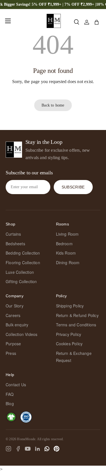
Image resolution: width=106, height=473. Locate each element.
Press (11, 353)
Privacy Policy (68, 334)
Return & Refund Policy (77, 315)
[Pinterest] (56, 449)
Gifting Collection (21, 281)
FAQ (10, 394)
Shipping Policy (70, 306)
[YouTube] (28, 449)
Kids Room (66, 253)
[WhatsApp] (47, 449)
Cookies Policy (69, 343)
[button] (96, 22)
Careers (13, 315)
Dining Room (68, 262)
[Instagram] (8, 449)
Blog (10, 403)
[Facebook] (18, 449)
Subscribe (73, 187)
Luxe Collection (20, 272)
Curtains (13, 234)
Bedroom (64, 243)
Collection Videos (21, 334)
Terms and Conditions (76, 324)
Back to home (53, 105)
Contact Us (16, 384)
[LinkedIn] (37, 449)
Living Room (67, 234)
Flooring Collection (23, 262)
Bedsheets (15, 243)
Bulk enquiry (17, 324)
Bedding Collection (23, 253)
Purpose (13, 343)
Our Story (14, 306)
